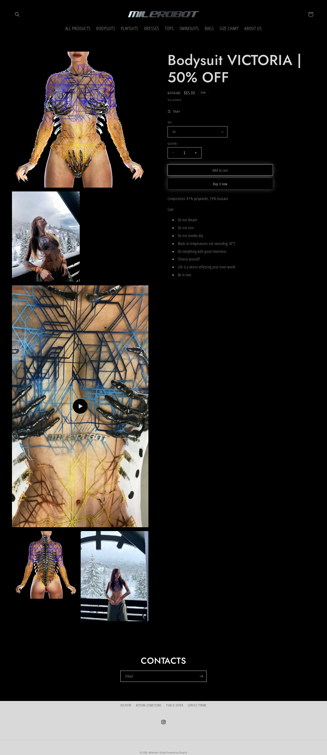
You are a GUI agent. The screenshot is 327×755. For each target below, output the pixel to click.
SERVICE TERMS (197, 705)
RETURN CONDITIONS (149, 705)
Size (170, 122)
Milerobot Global (157, 752)
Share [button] (176, 111)
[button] (17, 14)
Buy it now (220, 183)
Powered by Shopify (177, 752)
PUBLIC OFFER (174, 705)
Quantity (172, 143)
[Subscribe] (201, 676)
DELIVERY (126, 705)
